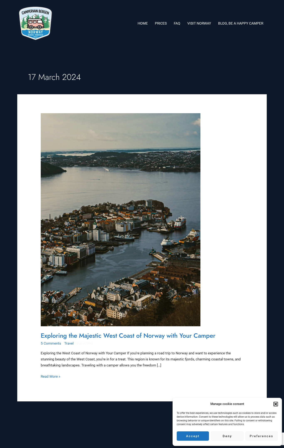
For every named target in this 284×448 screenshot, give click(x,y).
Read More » (50, 376)
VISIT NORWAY (199, 23)
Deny (227, 436)
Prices (161, 23)
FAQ (177, 23)
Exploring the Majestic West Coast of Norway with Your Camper (128, 335)
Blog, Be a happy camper (240, 23)
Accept (193, 436)
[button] (276, 404)
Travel (69, 343)
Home (143, 23)
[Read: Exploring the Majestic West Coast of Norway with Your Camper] (120, 219)
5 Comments (51, 343)
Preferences (261, 436)
